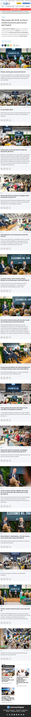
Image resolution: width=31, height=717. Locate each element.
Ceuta (6, 0)
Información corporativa (9, 710)
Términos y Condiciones (21, 710)
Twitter (9, 715)
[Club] (6, 3)
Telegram (21, 715)
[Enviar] (8, 45)
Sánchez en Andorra (11, 0)
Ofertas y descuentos (20, 6)
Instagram (12, 715)
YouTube (14, 715)
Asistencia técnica (15, 711)
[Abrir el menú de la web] (1, 3)
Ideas (3, 6)
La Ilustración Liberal (9, 6)
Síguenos (17, 45)
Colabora (19, 3)
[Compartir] (3, 45)
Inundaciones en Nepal (20, 0)
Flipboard (19, 715)
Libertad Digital (15, 707)
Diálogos (27, 6)
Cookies (8, 711)
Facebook (7, 715)
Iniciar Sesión (25, 3)
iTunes (23, 715)
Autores (23, 711)
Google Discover (16, 715)
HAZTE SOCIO (23, 36)
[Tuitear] (5, 45)
